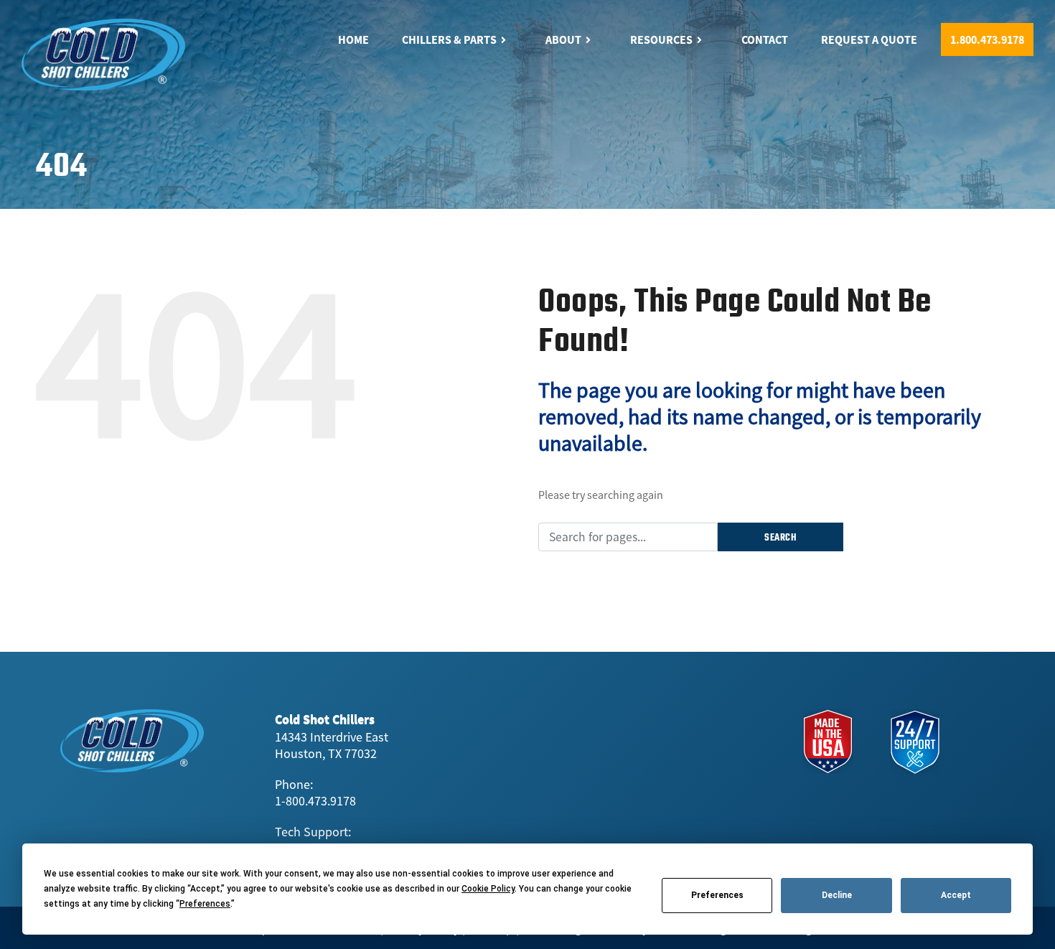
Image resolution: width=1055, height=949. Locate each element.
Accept (956, 895)
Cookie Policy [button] (488, 889)
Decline (837, 895)
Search (780, 538)
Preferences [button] (204, 904)
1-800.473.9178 (315, 801)
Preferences (717, 895)
